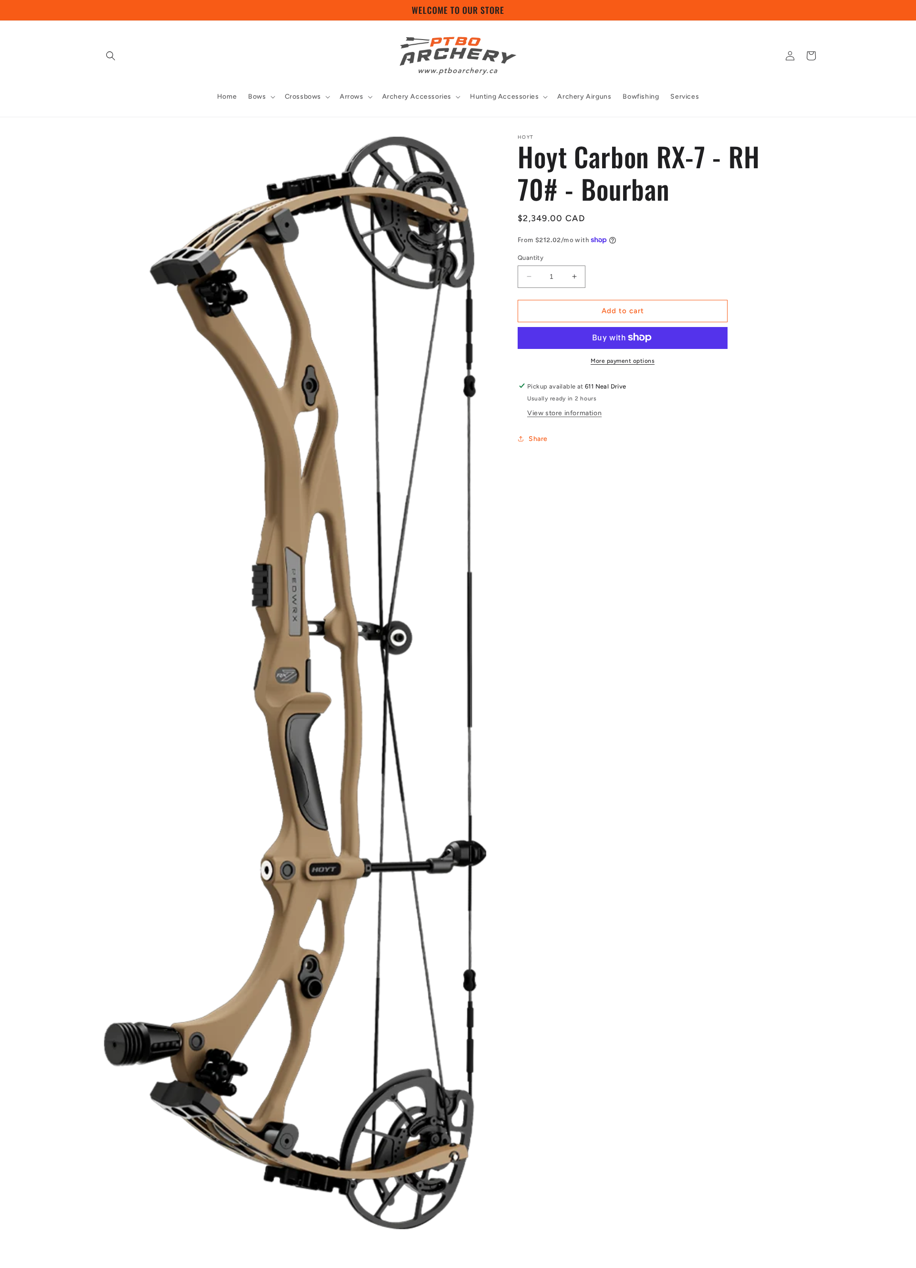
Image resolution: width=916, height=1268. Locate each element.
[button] (110, 55)
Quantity (530, 257)
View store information (564, 413)
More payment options (623, 360)
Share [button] (538, 438)
